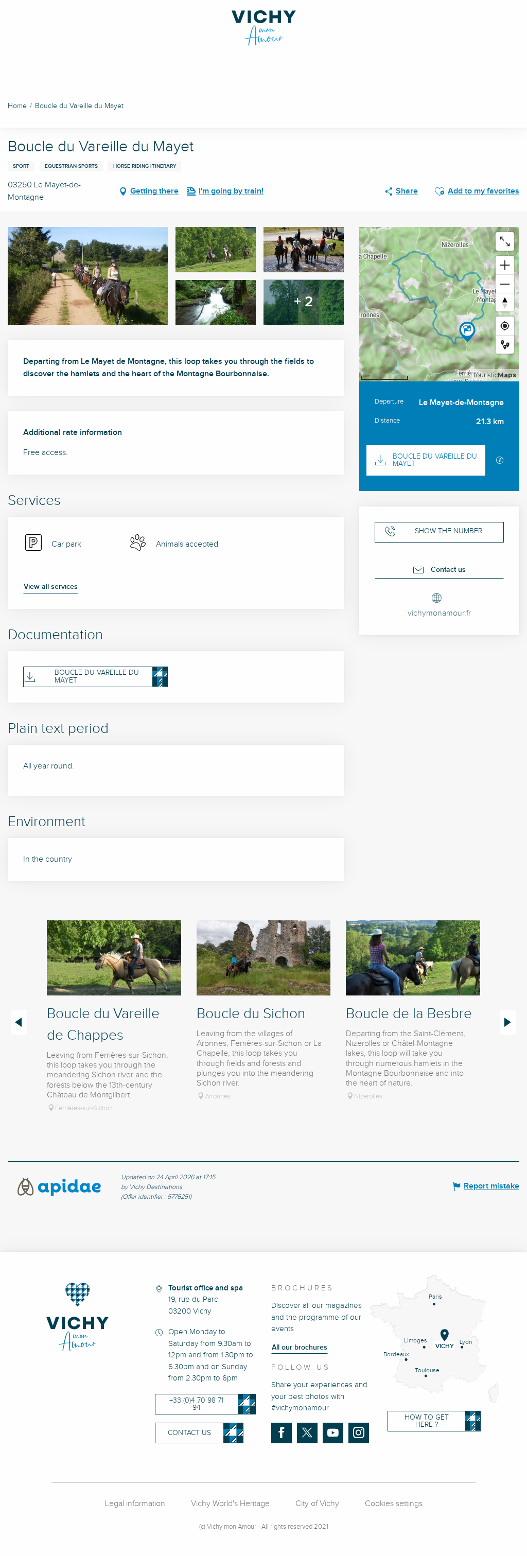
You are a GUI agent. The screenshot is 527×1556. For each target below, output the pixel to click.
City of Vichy (317, 1504)
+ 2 (303, 301)
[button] (439, 191)
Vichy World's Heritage (230, 1504)
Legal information (135, 1504)
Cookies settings (394, 1504)
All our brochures (299, 1347)
